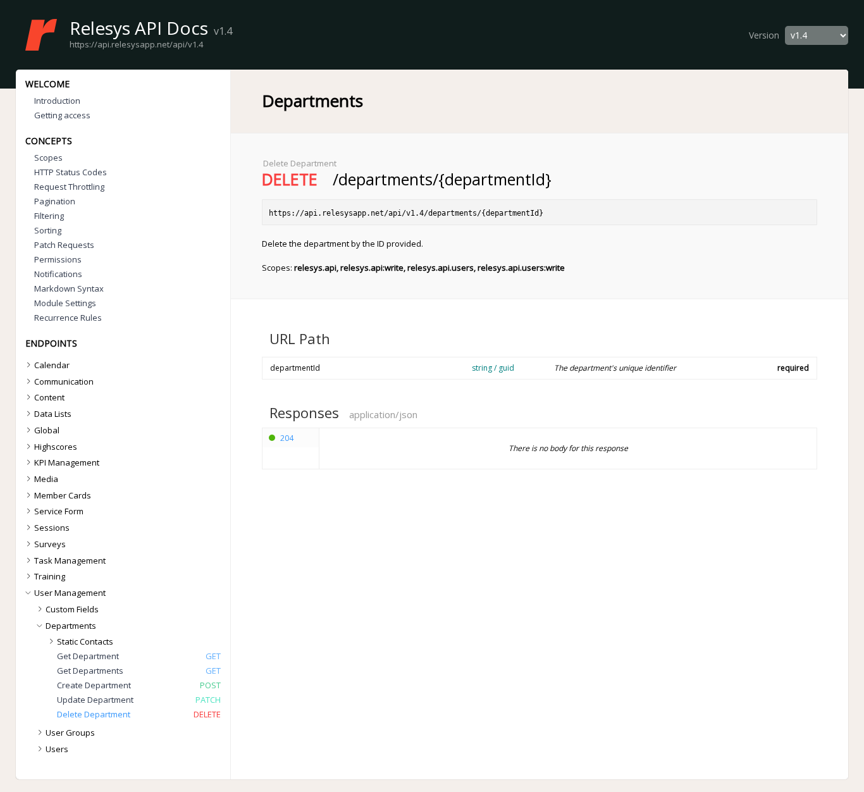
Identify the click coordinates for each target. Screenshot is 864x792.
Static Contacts (85, 641)
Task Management (70, 560)
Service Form (58, 511)
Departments (71, 626)
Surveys (50, 544)
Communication (64, 381)
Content (49, 397)
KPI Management (66, 462)
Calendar (52, 365)
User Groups (70, 732)
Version (764, 35)
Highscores (55, 447)
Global (46, 430)
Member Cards (62, 495)
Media (46, 479)
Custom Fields (72, 609)
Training (49, 576)
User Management (70, 593)
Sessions (52, 528)
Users (57, 749)
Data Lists (52, 414)
